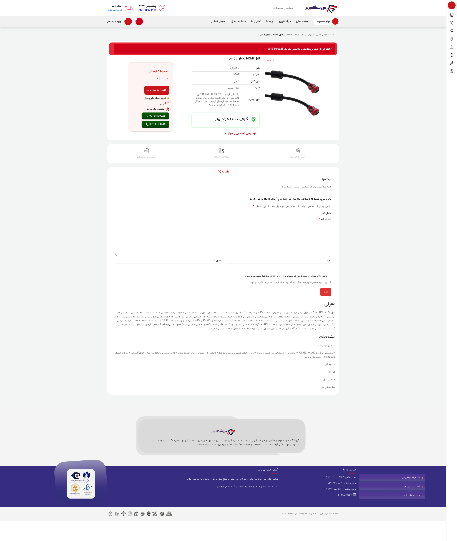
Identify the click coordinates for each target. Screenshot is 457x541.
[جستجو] (178, 8)
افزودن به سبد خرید (156, 90)
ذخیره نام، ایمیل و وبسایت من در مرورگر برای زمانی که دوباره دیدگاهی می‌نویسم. (286, 276)
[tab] (223, 172)
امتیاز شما (326, 213)
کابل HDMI (291, 35)
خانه (332, 35)
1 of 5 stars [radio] (317, 213)
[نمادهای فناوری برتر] (167, 109)
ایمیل (217, 261)
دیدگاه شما (325, 219)
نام (329, 261)
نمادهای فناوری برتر (155, 109)
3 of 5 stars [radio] (311, 213)
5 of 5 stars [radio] (306, 213)
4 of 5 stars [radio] (309, 213)
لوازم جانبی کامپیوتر (317, 35)
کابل (302, 35)
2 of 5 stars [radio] (314, 213)
